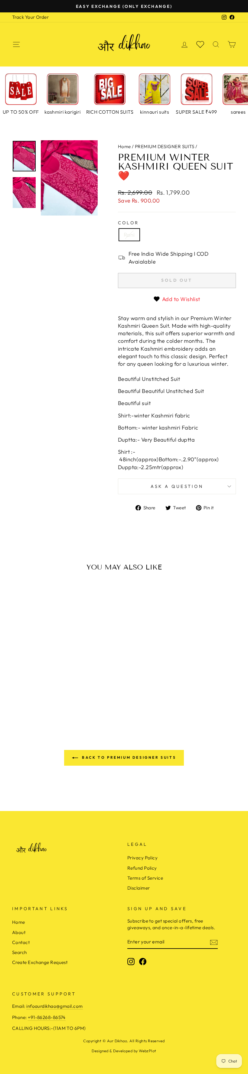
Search (19, 952)
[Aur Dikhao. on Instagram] (131, 961)
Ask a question (177, 486)
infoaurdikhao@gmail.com (54, 1006)
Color (128, 223)
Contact (21, 942)
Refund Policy (142, 868)
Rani (129, 234)
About (18, 932)
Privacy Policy (142, 858)
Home (124, 146)
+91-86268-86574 (47, 1017)
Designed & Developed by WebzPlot (124, 1050)
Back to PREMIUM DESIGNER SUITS (128, 757)
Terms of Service (145, 878)
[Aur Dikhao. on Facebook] (142, 961)
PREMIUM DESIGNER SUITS (164, 146)
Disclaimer (138, 888)
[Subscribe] (214, 942)
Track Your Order (30, 17)
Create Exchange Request (39, 962)
